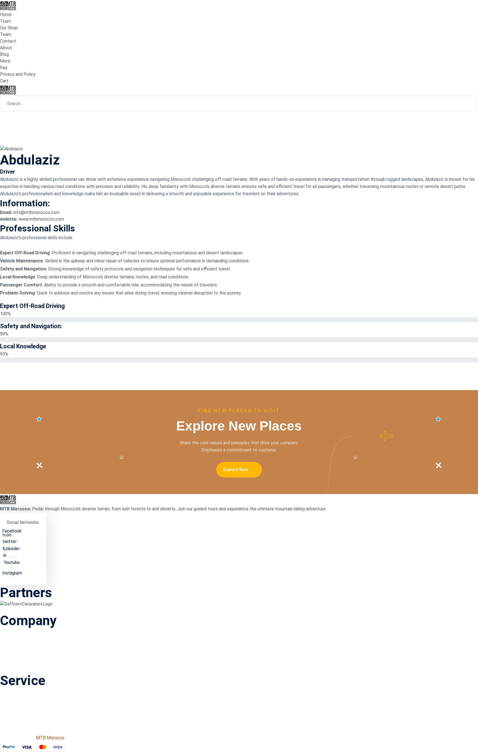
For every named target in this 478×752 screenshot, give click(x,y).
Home (6, 14)
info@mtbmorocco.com (36, 212)
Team (5, 34)
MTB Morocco (50, 737)
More (5, 61)
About (6, 47)
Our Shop (9, 27)
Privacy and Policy (18, 74)
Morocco (179, 179)
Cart (4, 80)
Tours (5, 21)
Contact (8, 41)
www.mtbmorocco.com (41, 219)
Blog (4, 54)
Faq (3, 67)
